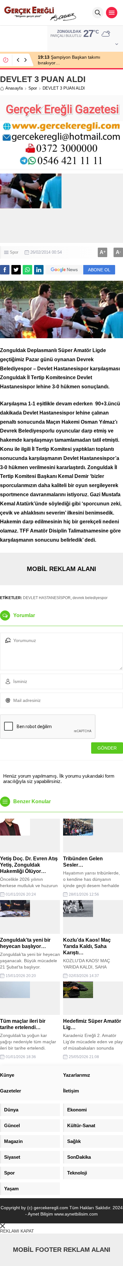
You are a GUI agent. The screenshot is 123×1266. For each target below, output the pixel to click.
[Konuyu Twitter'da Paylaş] (16, 269)
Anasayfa (14, 88)
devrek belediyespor (90, 598)
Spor (32, 88)
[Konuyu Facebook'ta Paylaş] (4, 269)
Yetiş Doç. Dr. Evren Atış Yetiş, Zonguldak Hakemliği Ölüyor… (29, 865)
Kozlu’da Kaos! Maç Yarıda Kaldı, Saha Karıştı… (87, 946)
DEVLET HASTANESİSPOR (47, 598)
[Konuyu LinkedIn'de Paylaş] (39, 269)
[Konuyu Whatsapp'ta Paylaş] (27, 269)
